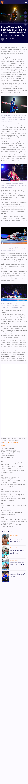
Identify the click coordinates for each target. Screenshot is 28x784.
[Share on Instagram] (25, 12)
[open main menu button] (26, 2)
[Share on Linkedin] (25, 24)
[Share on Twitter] (25, 20)
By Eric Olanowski (9, 38)
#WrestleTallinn (5, 24)
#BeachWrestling (14, 535)
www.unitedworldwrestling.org (10, 442)
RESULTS (3, 445)
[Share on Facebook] (25, 16)
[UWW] (3, 2)
